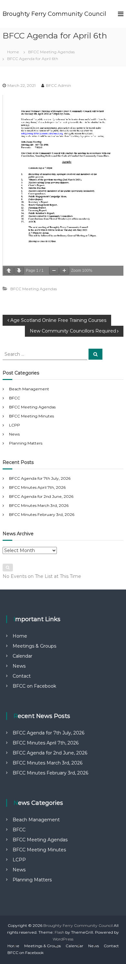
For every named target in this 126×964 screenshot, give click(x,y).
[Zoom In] (64, 270)
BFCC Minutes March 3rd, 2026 (38, 505)
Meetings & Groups (34, 646)
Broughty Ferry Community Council (54, 13)
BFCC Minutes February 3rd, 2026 (41, 514)
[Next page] (19, 270)
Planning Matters (25, 443)
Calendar (22, 656)
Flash (59, 932)
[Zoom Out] (54, 270)
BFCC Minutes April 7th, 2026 (37, 487)
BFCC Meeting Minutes (31, 416)
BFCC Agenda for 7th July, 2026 (39, 478)
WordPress (63, 939)
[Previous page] (9, 270)
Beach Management (29, 388)
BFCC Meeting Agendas (51, 51)
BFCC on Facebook (34, 686)
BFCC (14, 397)
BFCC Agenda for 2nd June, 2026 (41, 496)
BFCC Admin (58, 85)
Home (20, 636)
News (14, 434)
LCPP (14, 425)
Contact (22, 676)
